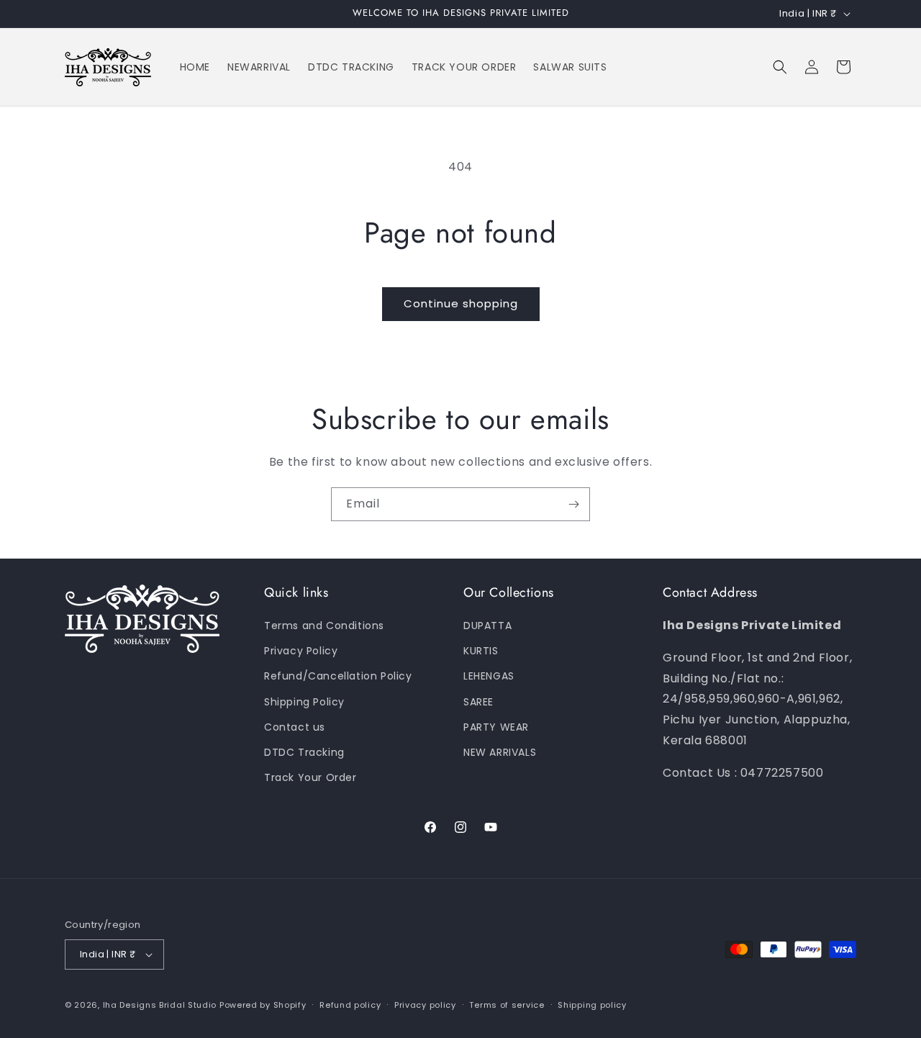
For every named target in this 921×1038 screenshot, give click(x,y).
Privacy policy (425, 1005)
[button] (780, 67)
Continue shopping (461, 303)
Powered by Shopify (263, 1005)
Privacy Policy (300, 651)
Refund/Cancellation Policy (338, 676)
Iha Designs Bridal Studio (160, 1005)
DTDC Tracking (304, 752)
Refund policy (350, 1005)
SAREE (478, 702)
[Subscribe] (573, 504)
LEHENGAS (488, 676)
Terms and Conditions (324, 625)
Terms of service (506, 1005)
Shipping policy (592, 1005)
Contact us (294, 727)
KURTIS (481, 651)
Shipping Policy (304, 702)
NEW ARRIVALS (499, 752)
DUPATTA (487, 625)
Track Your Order (310, 777)
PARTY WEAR (496, 727)
